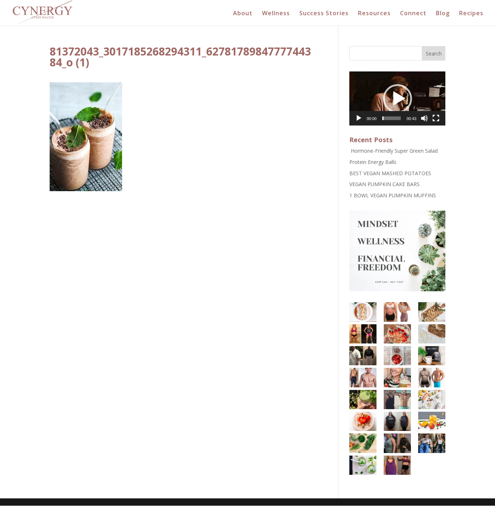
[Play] (358, 118)
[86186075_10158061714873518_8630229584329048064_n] (397, 333)
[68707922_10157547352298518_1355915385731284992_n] (397, 311)
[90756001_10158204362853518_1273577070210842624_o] (397, 355)
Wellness (276, 14)
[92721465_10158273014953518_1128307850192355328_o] (431, 355)
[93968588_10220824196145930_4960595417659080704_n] (397, 377)
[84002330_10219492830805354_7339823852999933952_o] (397, 399)
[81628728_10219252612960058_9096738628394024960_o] (363, 443)
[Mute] (424, 118)
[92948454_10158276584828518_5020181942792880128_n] (363, 377)
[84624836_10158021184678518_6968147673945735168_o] (431, 311)
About (243, 14)
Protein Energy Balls (372, 162)
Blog (443, 14)
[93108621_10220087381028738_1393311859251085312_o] (363, 465)
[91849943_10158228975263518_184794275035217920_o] (397, 421)
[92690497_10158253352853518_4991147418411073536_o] (363, 355)
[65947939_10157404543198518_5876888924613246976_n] (363, 333)
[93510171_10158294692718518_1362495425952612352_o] (363, 399)
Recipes (471, 14)
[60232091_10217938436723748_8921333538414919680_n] (397, 443)
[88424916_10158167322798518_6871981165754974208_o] (431, 333)
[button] (397, 98)
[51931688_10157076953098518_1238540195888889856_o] (363, 421)
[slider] (391, 118)
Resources (374, 14)
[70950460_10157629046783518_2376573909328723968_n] (363, 311)
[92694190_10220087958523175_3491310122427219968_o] (431, 443)
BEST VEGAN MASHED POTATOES (390, 173)
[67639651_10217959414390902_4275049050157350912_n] (431, 421)
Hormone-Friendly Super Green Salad (393, 150)
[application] (397, 98)
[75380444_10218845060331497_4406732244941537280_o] (431, 377)
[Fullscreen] (436, 118)
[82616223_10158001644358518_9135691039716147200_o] (431, 399)
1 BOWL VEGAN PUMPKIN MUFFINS (392, 195)
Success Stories (324, 14)
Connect (413, 14)
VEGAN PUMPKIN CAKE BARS (384, 184)
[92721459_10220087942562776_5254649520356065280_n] (397, 465)
